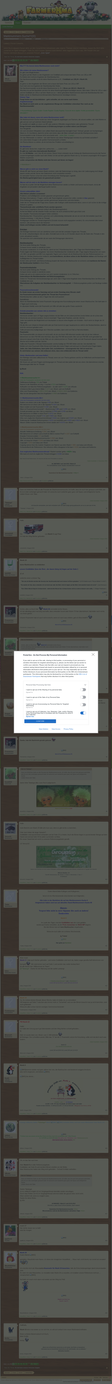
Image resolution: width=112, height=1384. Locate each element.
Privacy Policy (68, 729)
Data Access (56, 729)
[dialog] (56, 692)
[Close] (94, 655)
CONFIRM (40, 721)
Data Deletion (43, 729)
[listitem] (56, 685)
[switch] (83, 689)
